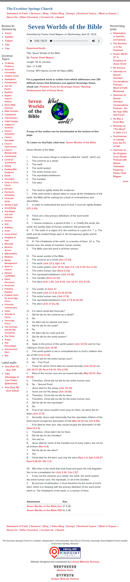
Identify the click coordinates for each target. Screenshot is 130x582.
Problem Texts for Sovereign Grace (11, 298)
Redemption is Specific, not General (119, 36)
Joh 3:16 (62, 472)
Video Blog (57, 13)
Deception (9, 179)
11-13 (58, 292)
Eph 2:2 (69, 267)
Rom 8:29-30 (34, 461)
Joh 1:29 (48, 281)
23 (57, 303)
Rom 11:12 (53, 278)
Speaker (9, 37)
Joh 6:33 (60, 281)
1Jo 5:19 (80, 267)
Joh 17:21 (49, 303)
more (125, 181)
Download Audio (36, 48)
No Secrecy (119, 67)
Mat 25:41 (89, 373)
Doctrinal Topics (86, 13)
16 (77, 300)
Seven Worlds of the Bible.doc (44, 506)
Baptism (9, 92)
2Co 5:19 (84, 281)
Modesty (9, 257)
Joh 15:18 (67, 274)
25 (80, 300)
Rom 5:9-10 (49, 369)
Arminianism (11, 82)
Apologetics (10, 79)
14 (74, 300)
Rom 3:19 (63, 270)
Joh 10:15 (90, 366)
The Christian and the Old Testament (11, 330)
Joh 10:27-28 (34, 369)
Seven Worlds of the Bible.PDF (44, 510)
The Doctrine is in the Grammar (120, 46)
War (6, 355)
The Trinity (10, 336)
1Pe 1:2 (46, 461)
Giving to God (11, 205)
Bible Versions (11, 111)
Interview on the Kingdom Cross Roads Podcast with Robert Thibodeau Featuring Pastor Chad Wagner (120, 163)
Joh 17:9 (67, 300)
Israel (7, 231)
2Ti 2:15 (32, 208)
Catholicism (10, 114)
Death (7, 175)
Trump (8, 339)
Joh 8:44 (94, 421)
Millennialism (11, 254)
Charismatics (11, 118)
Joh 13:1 (49, 263)
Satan (7, 311)
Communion (10, 156)
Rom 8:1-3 (33, 428)
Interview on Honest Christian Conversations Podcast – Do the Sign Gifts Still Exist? (120, 105)
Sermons (35, 13)
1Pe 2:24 (62, 369)
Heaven (8, 221)
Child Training (11, 121)
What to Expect (107, 13)
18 (66, 292)
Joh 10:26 (65, 391)
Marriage (9, 244)
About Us (12, 17)
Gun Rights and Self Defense (10, 214)
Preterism (9, 285)
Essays (71, 13)
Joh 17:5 (49, 292)
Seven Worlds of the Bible (81, 142)
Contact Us (47, 17)
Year (7, 48)
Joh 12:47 (72, 281)
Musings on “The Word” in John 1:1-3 (120, 129)
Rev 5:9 (43, 446)
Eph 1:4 (59, 263)
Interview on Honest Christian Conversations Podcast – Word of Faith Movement (120, 81)
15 (62, 292)
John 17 (52, 289)
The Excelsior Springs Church (30, 9)
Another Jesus (12, 76)
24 (69, 292)
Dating (8, 166)
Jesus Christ (11, 234)
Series (8, 33)
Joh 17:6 (63, 296)
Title (7, 44)
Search (60, 17)
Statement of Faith (17, 13)
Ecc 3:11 (91, 267)
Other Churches (29, 17)
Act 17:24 (65, 259)
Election (8, 189)
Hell (6, 224)
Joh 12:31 (58, 267)
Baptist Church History (8, 98)
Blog (46, 13)
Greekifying (10, 208)
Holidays (9, 227)
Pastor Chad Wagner (42, 57)
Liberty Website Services (85, 561)
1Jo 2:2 (72, 472)
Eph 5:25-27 (96, 457)
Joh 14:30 (51, 347)
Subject (9, 41)
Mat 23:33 (78, 421)
